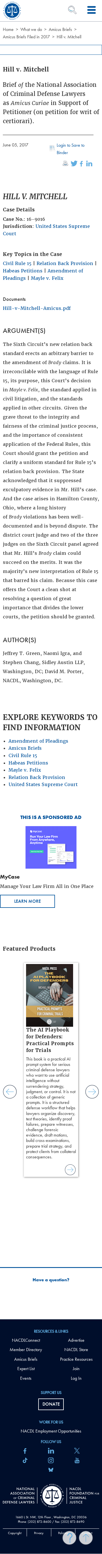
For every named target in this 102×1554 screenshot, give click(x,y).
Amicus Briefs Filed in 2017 (26, 37)
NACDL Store (76, 1350)
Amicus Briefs (60, 29)
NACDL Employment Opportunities (51, 1431)
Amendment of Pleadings (38, 741)
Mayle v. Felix (47, 278)
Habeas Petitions (22, 271)
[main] (51, 659)
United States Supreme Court (43, 785)
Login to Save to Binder (70, 149)
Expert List (26, 1369)
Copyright (15, 1533)
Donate (51, 1404)
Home (8, 29)
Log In (76, 1378)
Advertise (76, 1340)
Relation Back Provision (65, 263)
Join (76, 1369)
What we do (31, 29)
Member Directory (26, 1350)
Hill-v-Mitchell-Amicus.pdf (37, 308)
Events (25, 1378)
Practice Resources (76, 1359)
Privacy (39, 1533)
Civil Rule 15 (17, 263)
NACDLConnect (26, 1340)
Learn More (27, 901)
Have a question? (51, 1280)
